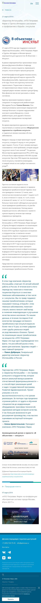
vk (3, 552)
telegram (9, 552)
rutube (15, 557)
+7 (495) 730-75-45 (9, 543)
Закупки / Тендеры (8, 582)
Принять (11, 599)
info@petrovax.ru (23, 543)
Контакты (5, 547)
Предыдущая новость (13, 486)
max (22, 552)
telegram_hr (15, 552)
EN (31, 3)
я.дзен (3, 557)
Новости (8, 10)
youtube (9, 557)
